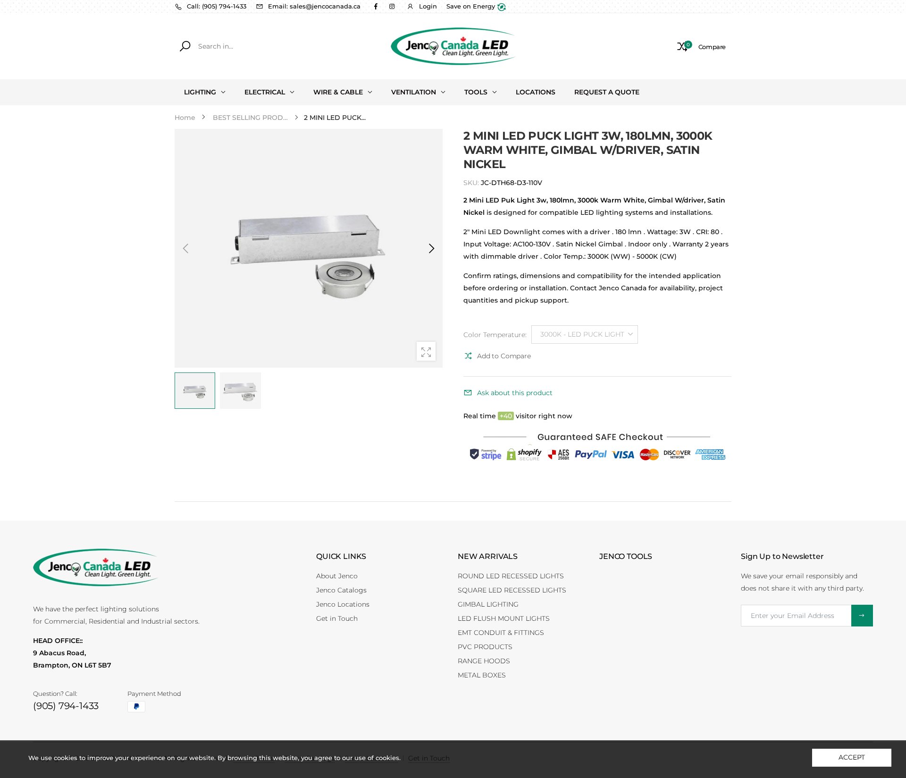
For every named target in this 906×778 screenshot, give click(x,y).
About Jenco (337, 576)
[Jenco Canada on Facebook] (375, 6)
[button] (431, 248)
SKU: (472, 182)
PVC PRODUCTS (485, 647)
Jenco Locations (342, 604)
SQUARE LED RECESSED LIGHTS (512, 590)
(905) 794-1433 (66, 705)
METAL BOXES (482, 675)
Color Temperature (495, 334)
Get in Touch (337, 618)
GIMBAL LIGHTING (488, 604)
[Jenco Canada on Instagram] (391, 6)
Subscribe (862, 615)
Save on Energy (471, 6)
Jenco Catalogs (341, 590)
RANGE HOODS (484, 661)
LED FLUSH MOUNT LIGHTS (504, 618)
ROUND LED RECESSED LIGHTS (511, 576)
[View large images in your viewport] (426, 351)
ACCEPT (851, 757)
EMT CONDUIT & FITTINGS (501, 632)
